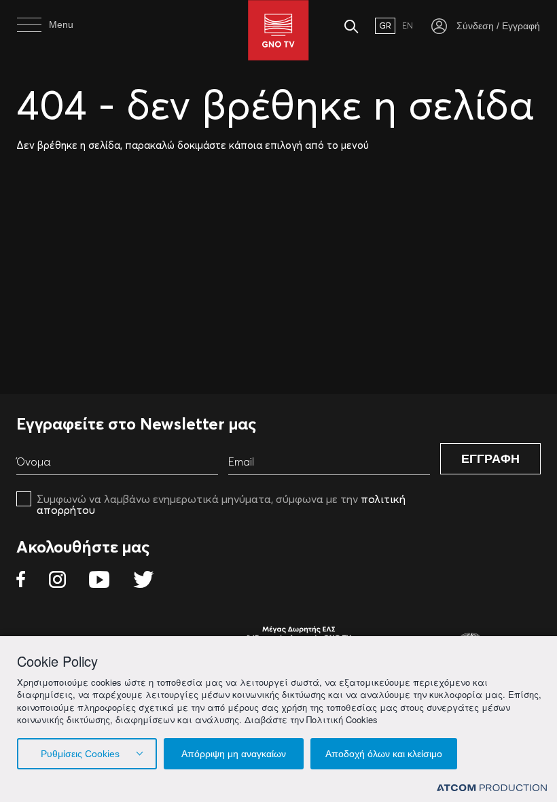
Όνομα (33, 461)
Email (241, 461)
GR (385, 25)
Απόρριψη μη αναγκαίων (233, 753)
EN (407, 25)
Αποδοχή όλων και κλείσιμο (383, 753)
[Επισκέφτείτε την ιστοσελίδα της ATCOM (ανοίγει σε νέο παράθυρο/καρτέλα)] (492, 787)
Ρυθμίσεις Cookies (80, 753)
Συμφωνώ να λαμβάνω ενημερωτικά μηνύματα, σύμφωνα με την (221, 504)
